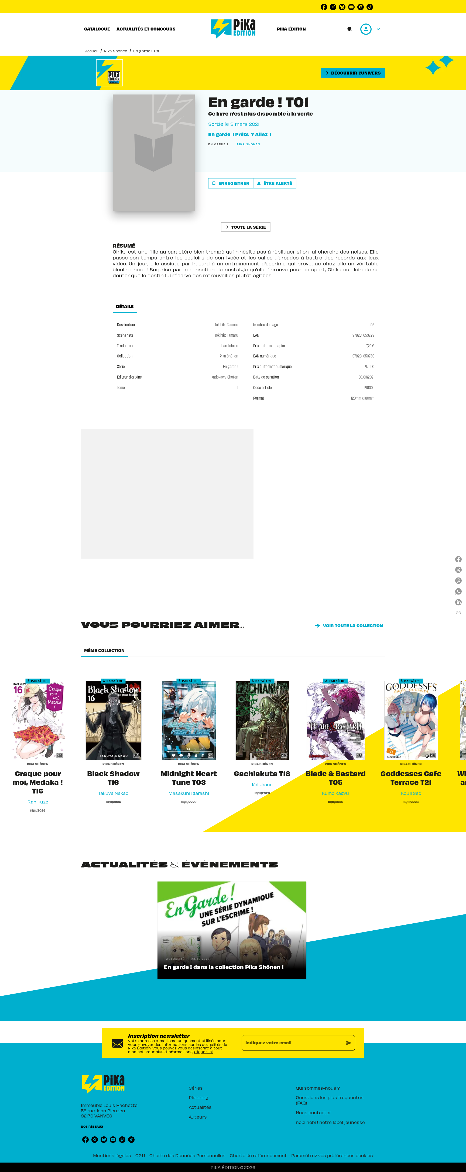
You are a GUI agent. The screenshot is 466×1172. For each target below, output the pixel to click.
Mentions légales (112, 1155)
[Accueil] (233, 29)
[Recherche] (350, 29)
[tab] (97, 28)
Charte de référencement (258, 1155)
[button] (353, 73)
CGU (140, 1155)
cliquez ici (203, 1051)
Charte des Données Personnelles (187, 1155)
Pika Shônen (115, 51)
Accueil (91, 51)
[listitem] (323, 7)
